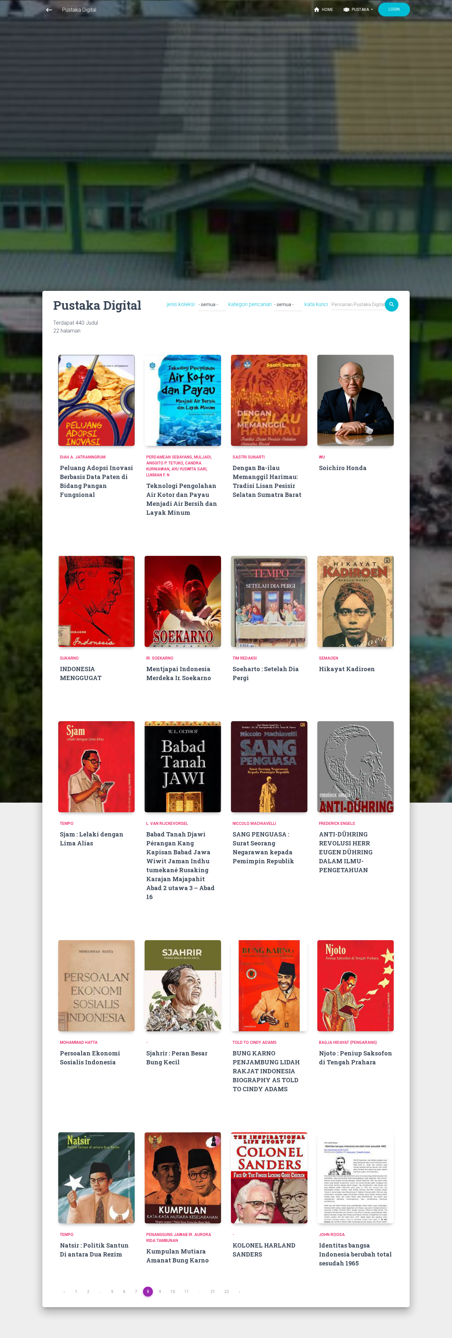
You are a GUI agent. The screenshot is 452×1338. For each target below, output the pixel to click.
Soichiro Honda (343, 468)
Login (394, 9)
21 (212, 1291)
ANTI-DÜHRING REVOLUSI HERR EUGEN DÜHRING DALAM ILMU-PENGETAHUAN (346, 852)
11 (186, 1291)
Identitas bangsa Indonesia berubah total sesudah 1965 (355, 1254)
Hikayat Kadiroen (347, 669)
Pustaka (356, 9)
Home (323, 9)
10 (172, 1291)
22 (226, 1291)
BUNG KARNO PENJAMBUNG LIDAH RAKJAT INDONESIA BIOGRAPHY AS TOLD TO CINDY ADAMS (266, 1071)
